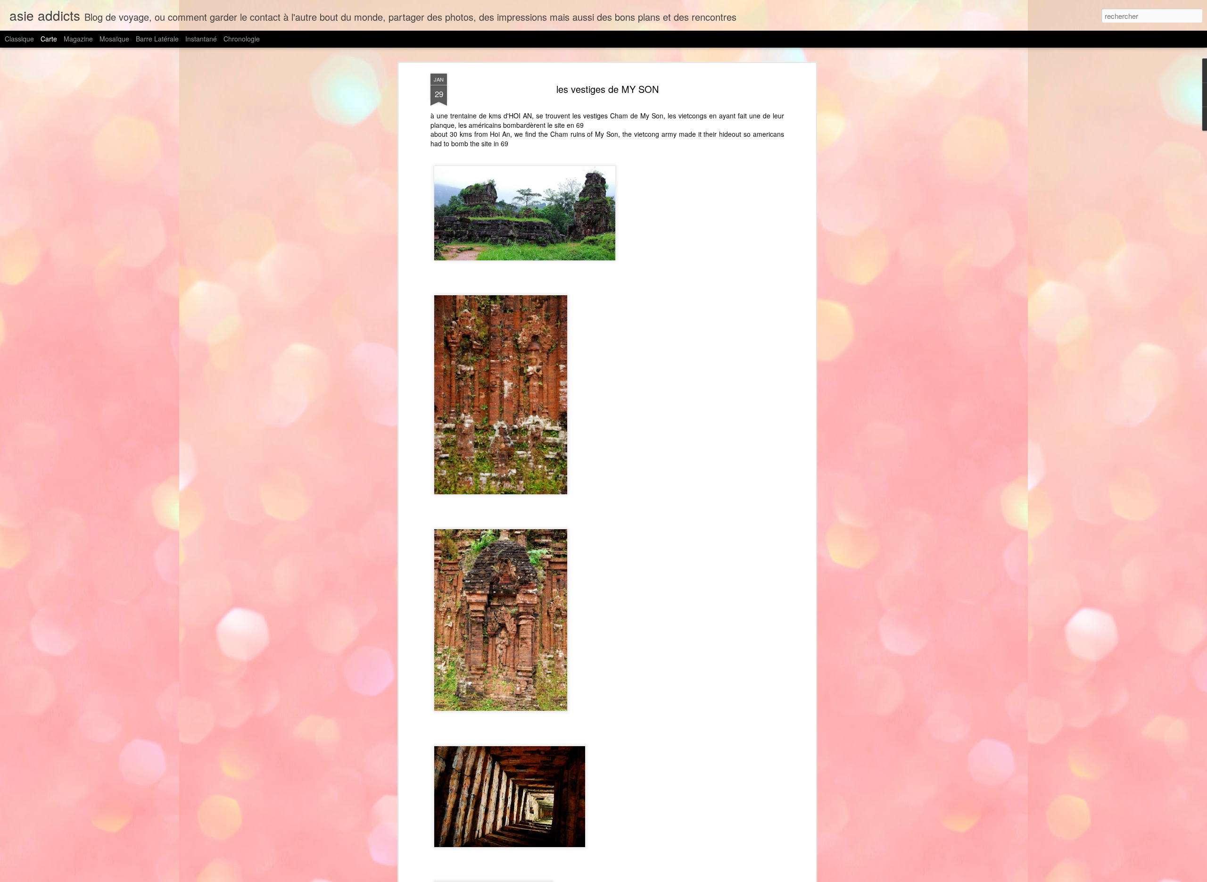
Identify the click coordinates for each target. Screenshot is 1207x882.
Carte (49, 38)
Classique (19, 38)
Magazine (78, 38)
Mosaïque (114, 38)
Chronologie (241, 38)
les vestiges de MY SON (607, 89)
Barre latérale (157, 38)
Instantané (201, 38)
